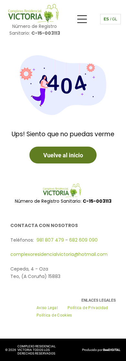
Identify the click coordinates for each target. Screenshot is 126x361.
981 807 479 (50, 240)
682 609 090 (83, 240)
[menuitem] (47, 308)
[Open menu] (82, 19)
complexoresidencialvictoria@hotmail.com (59, 254)
